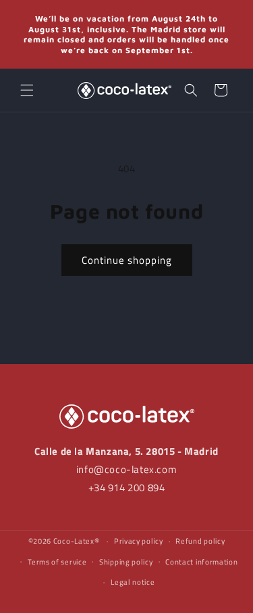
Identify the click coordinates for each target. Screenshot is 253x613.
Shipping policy (126, 561)
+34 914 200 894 (126, 487)
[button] (27, 90)
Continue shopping (127, 260)
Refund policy (200, 541)
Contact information (201, 561)
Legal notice (132, 582)
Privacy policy (138, 541)
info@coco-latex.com (126, 469)
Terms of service (57, 561)
